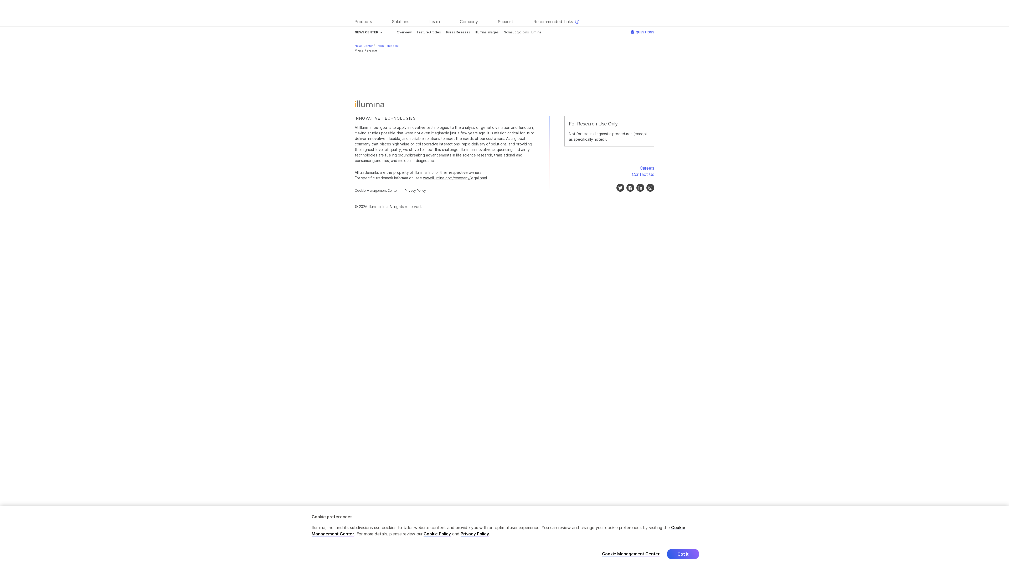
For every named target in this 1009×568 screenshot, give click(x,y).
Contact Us (643, 174)
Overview (404, 32)
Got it (683, 554)
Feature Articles (429, 32)
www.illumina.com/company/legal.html (455, 178)
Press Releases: (387, 46)
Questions (644, 32)
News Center (364, 46)
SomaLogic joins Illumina (522, 32)
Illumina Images (486, 32)
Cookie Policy (437, 533)
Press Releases (458, 32)
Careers (647, 168)
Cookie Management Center (376, 190)
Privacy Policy (415, 190)
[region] (504, 537)
